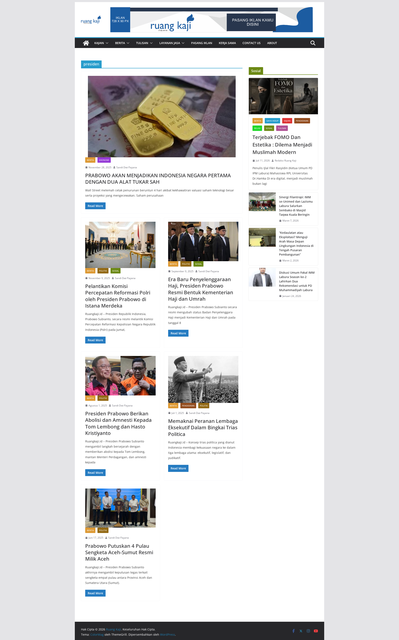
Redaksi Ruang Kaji (285, 160)
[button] (106, 43)
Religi (257, 128)
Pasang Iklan (201, 43)
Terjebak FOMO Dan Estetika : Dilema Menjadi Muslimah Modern (282, 144)
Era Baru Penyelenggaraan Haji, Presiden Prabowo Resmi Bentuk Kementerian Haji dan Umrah (200, 289)
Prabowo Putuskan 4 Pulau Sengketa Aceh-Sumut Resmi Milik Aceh (119, 552)
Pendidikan (188, 405)
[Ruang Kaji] (86, 43)
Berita (120, 43)
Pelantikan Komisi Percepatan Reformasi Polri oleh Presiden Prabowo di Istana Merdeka (117, 296)
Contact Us (252, 43)
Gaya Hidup (272, 120)
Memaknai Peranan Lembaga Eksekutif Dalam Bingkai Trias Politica (203, 427)
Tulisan (142, 43)
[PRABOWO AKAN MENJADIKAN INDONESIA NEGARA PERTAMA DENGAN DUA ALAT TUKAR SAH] (161, 116)
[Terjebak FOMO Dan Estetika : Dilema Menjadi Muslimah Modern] (283, 96)
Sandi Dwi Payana (126, 167)
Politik (103, 270)
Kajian (99, 43)
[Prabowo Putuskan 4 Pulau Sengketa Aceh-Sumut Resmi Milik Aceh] (120, 508)
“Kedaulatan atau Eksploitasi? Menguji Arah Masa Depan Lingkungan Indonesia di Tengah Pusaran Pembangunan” (296, 243)
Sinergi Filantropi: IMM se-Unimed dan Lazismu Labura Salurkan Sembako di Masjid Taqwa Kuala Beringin (296, 206)
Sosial (115, 270)
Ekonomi (104, 160)
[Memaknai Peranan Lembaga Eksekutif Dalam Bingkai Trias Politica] (203, 379)
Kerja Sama (227, 43)
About (272, 43)
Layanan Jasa (169, 43)
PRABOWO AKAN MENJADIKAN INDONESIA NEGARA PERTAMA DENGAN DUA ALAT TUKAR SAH (158, 178)
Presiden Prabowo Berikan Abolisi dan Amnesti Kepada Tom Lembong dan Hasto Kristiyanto (118, 423)
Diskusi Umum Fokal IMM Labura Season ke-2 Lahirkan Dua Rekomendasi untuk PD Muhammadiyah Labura (297, 281)
